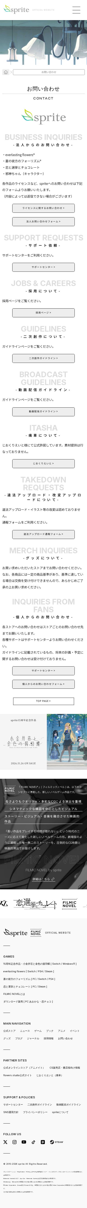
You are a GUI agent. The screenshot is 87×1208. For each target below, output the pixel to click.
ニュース (25, 1030)
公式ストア (9, 1030)
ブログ (19, 1038)
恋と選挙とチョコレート (25, 986)
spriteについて (60, 1112)
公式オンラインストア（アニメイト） (24, 1067)
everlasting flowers (28, 971)
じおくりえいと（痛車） (49, 1075)
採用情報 (49, 1038)
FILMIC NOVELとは (14, 994)
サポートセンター (13, 1104)
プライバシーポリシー (35, 1112)
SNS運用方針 (11, 1112)
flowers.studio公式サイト (17, 1075)
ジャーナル (33, 1038)
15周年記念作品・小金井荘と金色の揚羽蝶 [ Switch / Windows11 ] (40, 963)
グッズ (7, 1038)
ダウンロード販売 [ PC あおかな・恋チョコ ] (28, 1001)
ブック (50, 1030)
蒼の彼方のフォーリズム (29, 979)
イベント (75, 1030)
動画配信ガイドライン (68, 1104)
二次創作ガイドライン (39, 1104)
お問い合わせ (65, 1038)
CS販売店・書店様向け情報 (65, 1067)
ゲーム (38, 1030)
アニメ (61, 1030)
